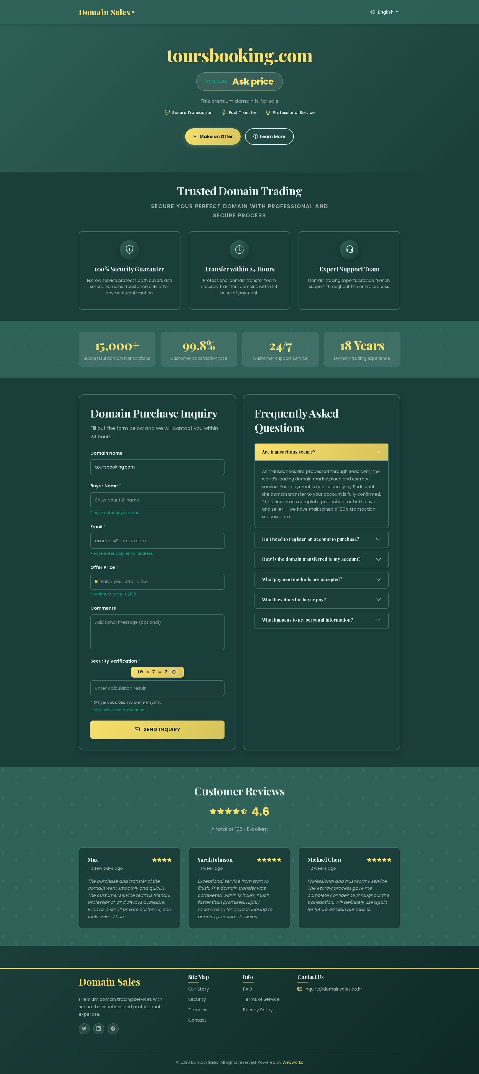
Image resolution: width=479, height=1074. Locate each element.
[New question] (174, 672)
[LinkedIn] (98, 1028)
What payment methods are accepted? (302, 579)
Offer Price (104, 567)
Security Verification (115, 661)
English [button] (386, 12)
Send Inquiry (161, 729)
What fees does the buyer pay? (294, 599)
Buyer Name (105, 486)
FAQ (247, 989)
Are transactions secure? (288, 452)
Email (98, 526)
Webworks (292, 1062)
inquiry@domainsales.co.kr (333, 989)
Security (197, 999)
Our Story (198, 989)
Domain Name (106, 453)
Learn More (273, 136)
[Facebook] (113, 1028)
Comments (103, 608)
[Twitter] (84, 1028)
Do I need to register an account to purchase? (310, 539)
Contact (197, 1020)
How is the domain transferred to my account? (311, 559)
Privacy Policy (258, 1010)
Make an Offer (216, 136)
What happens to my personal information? (307, 620)
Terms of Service (261, 999)
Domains (197, 1010)
